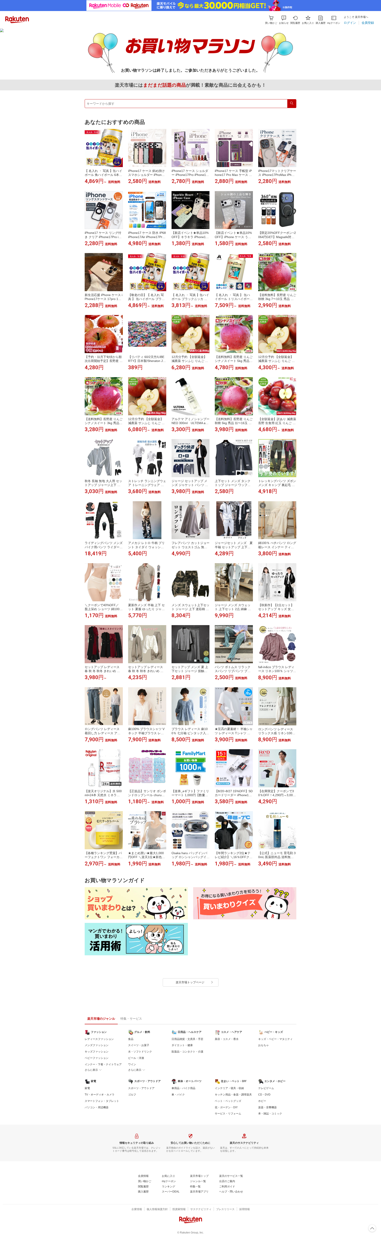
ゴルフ (132, 1094)
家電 (87, 1088)
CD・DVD (264, 1094)
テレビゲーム (266, 1088)
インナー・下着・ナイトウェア (103, 1064)
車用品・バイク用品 (183, 1088)
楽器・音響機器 (267, 1107)
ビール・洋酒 (136, 1058)
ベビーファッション (96, 1058)
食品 (130, 1039)
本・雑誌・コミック (270, 1113)
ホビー (262, 1101)
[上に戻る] (372, 1228)
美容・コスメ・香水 (227, 1039)
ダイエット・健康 (182, 1045)
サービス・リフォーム (228, 1113)
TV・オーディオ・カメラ (99, 1094)
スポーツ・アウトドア (141, 1088)
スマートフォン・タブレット (102, 1101)
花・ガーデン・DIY (226, 1107)
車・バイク (178, 1094)
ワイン (132, 1064)
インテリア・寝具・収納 (229, 1088)
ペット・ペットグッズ (228, 1101)
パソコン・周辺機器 (96, 1107)
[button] (284, 19)
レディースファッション (99, 1039)
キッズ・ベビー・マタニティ (275, 1039)
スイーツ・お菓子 (138, 1045)
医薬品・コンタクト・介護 (187, 1051)
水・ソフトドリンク (140, 1051)
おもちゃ (263, 1045)
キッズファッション (96, 1051)
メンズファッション (96, 1045)
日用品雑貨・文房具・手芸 (187, 1039)
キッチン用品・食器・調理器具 (233, 1094)
